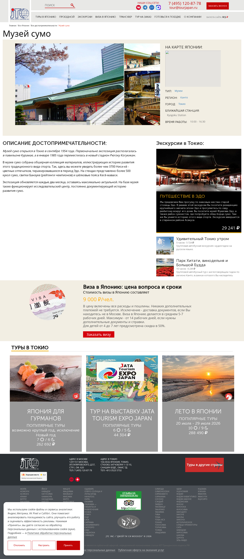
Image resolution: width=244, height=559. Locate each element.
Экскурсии (85, 16)
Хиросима (182, 532)
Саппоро (89, 527)
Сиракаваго (161, 493)
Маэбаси (68, 493)
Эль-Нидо (181, 540)
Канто (184, 97)
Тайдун (159, 504)
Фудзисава (182, 501)
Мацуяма (68, 491)
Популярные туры (46, 425)
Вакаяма (24, 501)
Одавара (89, 488)
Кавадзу (46, 491)
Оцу (86, 517)
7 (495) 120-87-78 (184, 3)
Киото (45, 501)
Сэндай (159, 501)
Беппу (23, 499)
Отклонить (19, 545)
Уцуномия (182, 491)
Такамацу (160, 506)
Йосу (44, 488)
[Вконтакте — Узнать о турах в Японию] (138, 7)
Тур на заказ (143, 16)
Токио (181, 104)
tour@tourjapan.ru (183, 7)
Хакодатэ (181, 512)
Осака (87, 512)
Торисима (160, 527)
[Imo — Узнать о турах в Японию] (151, 7)
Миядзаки (68, 501)
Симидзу (89, 535)
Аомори (24, 491)
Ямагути (202, 496)
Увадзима (160, 532)
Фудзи (179, 493)
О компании (192, 16)
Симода (159, 488)
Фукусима (182, 509)
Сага (86, 519)
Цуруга (180, 537)
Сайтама (89, 522)
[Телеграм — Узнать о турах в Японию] (145, 7)
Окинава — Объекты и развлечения (91, 507)
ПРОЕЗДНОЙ (66, 16)
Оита (87, 499)
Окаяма (88, 501)
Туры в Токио (30, 348)
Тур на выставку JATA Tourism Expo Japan (122, 415)
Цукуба (180, 535)
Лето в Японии (198, 411)
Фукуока (181, 506)
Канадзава (47, 499)
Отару (87, 514)
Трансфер (125, 16)
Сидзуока (89, 532)
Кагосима (47, 493)
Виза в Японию (105, 16)
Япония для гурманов (45, 415)
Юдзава (202, 488)
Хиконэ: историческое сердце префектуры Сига (186, 523)
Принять (68, 545)
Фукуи (179, 504)
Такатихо (160, 509)
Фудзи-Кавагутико (186, 496)
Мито (66, 499)
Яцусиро (202, 499)
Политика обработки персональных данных (88, 550)
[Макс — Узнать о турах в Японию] (158, 7)
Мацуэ (66, 488)
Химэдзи (181, 530)
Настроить (43, 545)
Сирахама (160, 496)
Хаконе (180, 514)
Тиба (157, 514)
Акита (23, 488)
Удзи (178, 488)
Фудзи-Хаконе (183, 499)
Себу (86, 530)
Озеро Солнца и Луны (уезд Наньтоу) (93, 494)
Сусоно (159, 499)
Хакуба (180, 517)
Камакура (47, 496)
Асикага (24, 493)
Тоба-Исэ (160, 519)
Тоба (157, 517)
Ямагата (202, 493)
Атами (23, 496)
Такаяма (159, 512)
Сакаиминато (91, 524)
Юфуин (202, 491)
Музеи (179, 90)
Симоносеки (162, 491)
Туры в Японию (45, 16)
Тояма (158, 530)
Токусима (160, 524)
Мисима (67, 496)
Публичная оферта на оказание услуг (141, 550)
